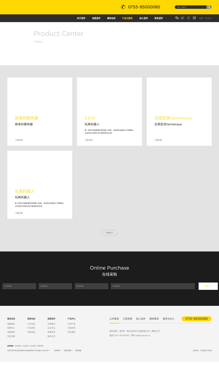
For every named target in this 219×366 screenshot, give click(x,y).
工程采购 (127, 318)
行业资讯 (31, 327)
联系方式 (51, 336)
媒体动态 (112, 18)
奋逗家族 (33, 345)
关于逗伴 (82, 18)
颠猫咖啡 (40, 345)
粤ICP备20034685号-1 (42, 349)
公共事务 (114, 318)
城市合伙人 (168, 318)
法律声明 (57, 349)
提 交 (208, 286)
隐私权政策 (67, 349)
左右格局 (25, 345)
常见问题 (10, 336)
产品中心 (71, 318)
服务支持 (11, 318)
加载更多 (109, 233)
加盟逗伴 (97, 18)
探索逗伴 (51, 318)
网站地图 (78, 349)
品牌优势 (51, 331)
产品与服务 (128, 18)
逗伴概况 (51, 323)
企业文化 (51, 327)
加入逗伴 (144, 18)
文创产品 (71, 323)
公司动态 (31, 323)
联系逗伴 (158, 18)
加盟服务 (10, 323)
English (208, 18)
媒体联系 (154, 318)
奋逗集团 (18, 345)
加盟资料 (10, 331)
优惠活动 (31, 331)
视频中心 (10, 327)
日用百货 (71, 327)
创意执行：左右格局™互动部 (202, 349)
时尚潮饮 (71, 331)
